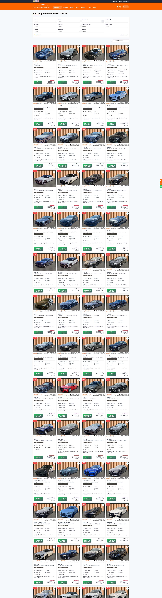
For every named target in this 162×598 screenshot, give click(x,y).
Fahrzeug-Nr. (85, 19)
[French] (38, 1)
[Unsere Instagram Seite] (120, 7)
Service (83, 7)
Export (77, 7)
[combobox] (45, 21)
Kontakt (125, 7)
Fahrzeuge (56, 7)
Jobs (94, 7)
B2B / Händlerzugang (124, 1)
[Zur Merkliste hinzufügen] (54, 47)
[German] (34, 1)
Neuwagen (65, 7)
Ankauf (72, 7)
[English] (36, 1)
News (90, 7)
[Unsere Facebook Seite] (118, 7)
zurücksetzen (125, 35)
